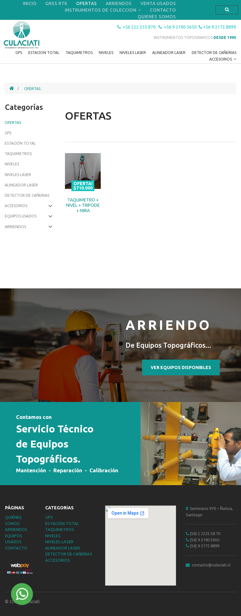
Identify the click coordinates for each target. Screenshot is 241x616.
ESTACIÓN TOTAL (62, 523)
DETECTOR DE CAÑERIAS (214, 53)
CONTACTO (163, 10)
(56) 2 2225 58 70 (203, 533)
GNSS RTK (56, 3)
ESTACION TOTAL (43, 53)
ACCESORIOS (220, 59)
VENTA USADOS (158, 3)
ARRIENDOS (119, 3)
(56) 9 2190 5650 (204, 540)
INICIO (30, 3)
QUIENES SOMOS (157, 16)
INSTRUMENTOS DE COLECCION (101, 10)
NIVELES (106, 53)
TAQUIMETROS (79, 53)
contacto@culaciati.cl (208, 565)
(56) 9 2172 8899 (204, 546)
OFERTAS (86, 3)
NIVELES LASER (133, 53)
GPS (18, 53)
